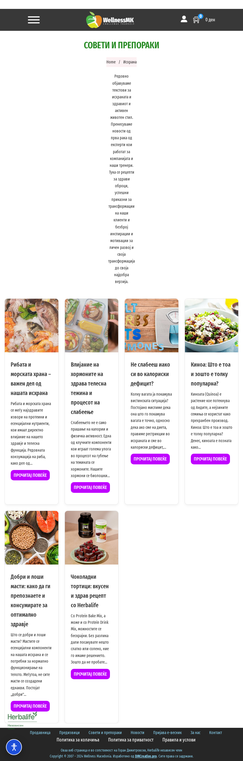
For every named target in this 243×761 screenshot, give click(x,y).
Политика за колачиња (78, 740)
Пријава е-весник (167, 732)
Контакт (215, 732)
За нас (195, 732)
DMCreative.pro (146, 756)
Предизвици (69, 732)
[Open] (34, 19)
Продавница (40, 732)
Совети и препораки (105, 732)
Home (111, 62)
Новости (137, 732)
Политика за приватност (131, 740)
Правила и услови (179, 740)
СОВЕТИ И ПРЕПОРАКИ (121, 45)
